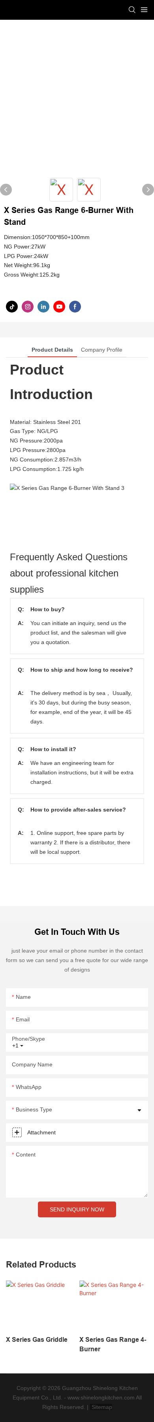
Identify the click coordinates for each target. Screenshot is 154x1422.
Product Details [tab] (52, 350)
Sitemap (101, 1407)
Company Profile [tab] (101, 350)
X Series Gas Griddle (37, 1339)
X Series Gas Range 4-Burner (112, 1344)
